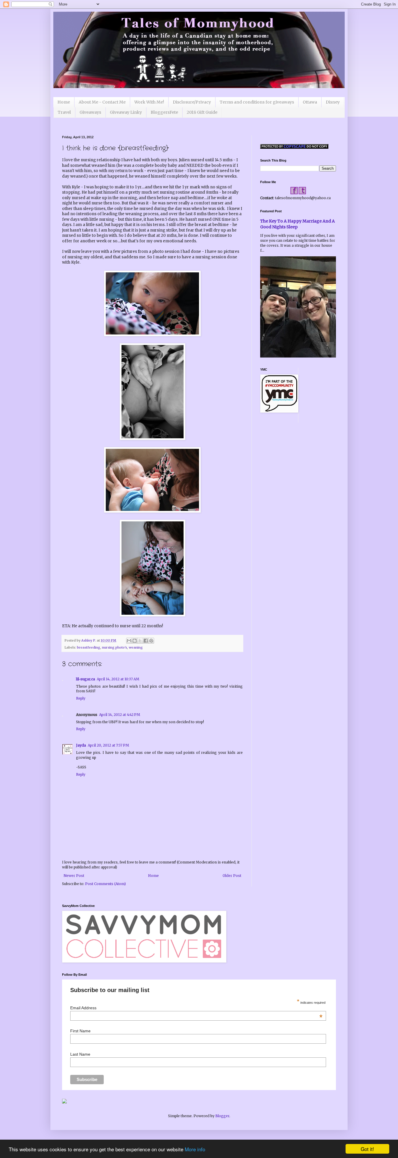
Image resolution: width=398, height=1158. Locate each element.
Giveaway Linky (126, 112)
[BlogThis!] (135, 641)
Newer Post (74, 875)
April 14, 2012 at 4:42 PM (119, 714)
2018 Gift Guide (202, 112)
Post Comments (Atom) (105, 884)
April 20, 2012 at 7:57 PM (108, 745)
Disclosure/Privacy (192, 102)
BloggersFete (164, 112)
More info (195, 1149)
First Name (80, 1031)
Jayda (81, 745)
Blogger (222, 1116)
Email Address (196, 1007)
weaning (136, 647)
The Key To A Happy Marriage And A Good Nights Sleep (297, 224)
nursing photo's (114, 647)
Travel (64, 112)
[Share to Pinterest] (151, 641)
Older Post (232, 875)
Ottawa (310, 102)
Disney (333, 102)
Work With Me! (149, 102)
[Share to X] (140, 641)
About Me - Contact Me (102, 102)
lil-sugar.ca (85, 679)
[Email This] (129, 641)
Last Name (80, 1054)
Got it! (367, 1148)
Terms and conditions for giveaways (257, 102)
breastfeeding (88, 647)
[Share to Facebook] (146, 641)
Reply (80, 698)
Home (63, 102)
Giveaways (90, 112)
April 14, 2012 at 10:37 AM (118, 679)
